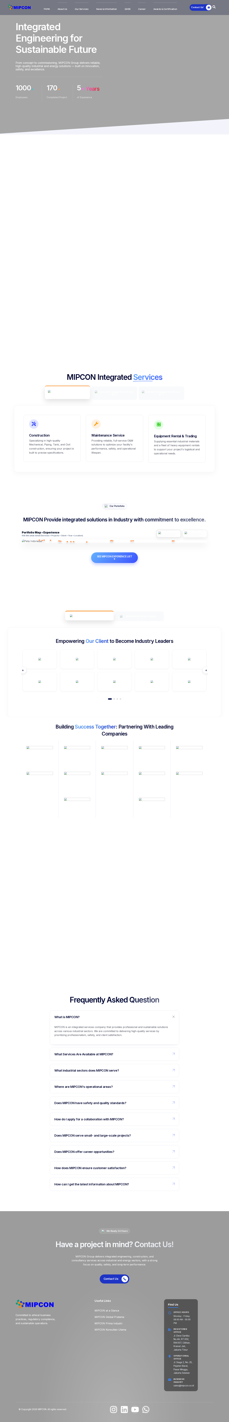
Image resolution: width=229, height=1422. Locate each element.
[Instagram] (114, 1409)
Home (47, 8)
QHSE (127, 9)
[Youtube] (135, 1409)
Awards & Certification (165, 9)
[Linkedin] (124, 1409)
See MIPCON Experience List (114, 557)
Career (142, 9)
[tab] (67, 392)
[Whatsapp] (146, 1409)
